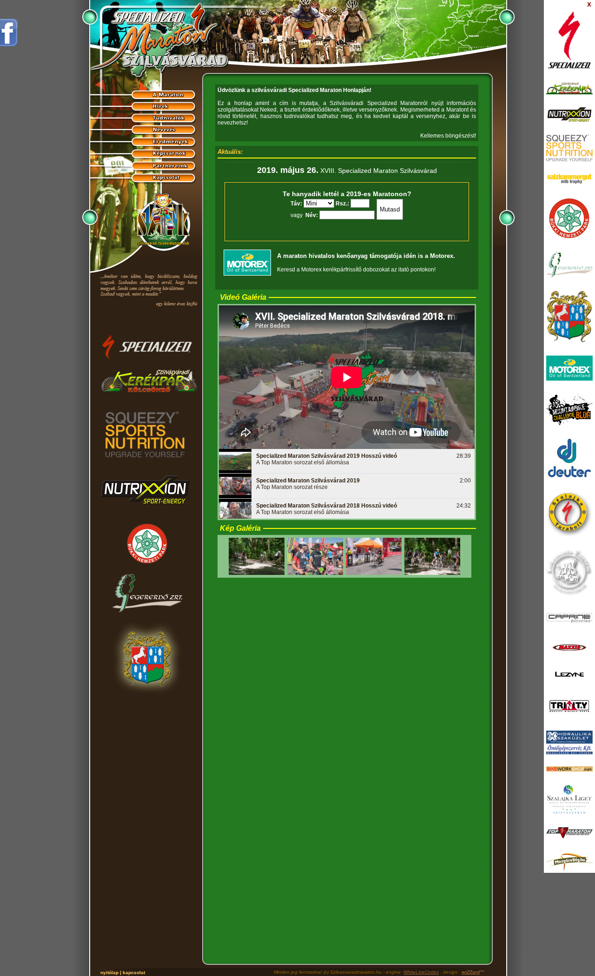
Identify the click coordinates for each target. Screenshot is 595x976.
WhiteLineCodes (421, 972)
